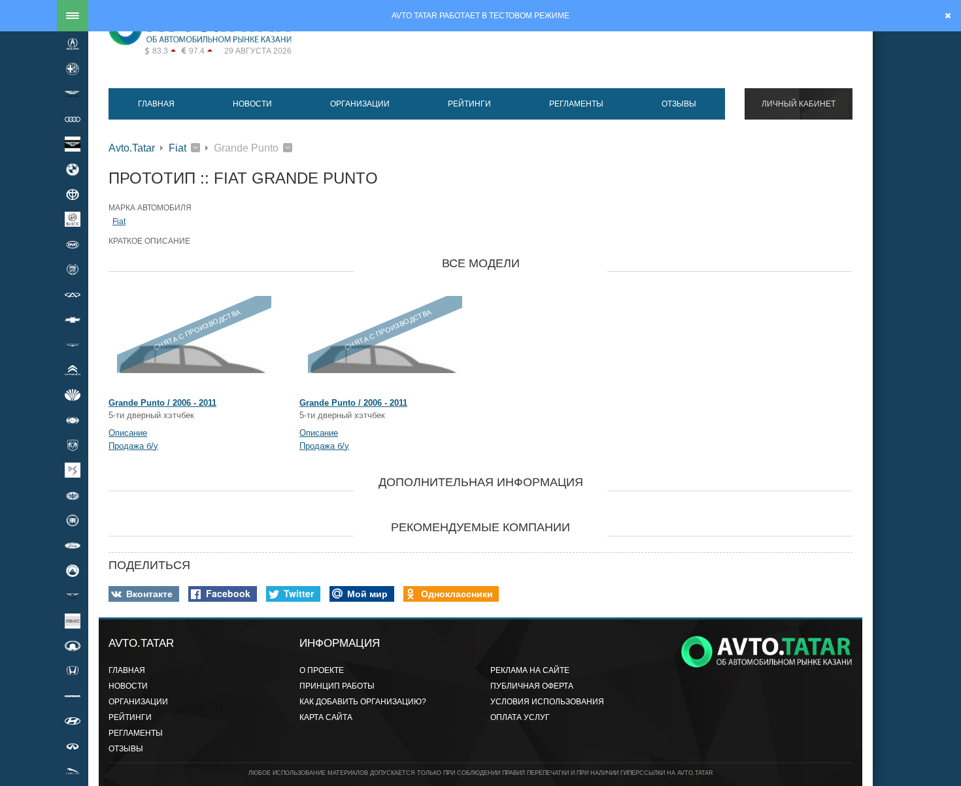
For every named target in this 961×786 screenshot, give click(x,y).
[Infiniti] (72, 746)
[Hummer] (72, 695)
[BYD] (72, 244)
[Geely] (72, 570)
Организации (360, 103)
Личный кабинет (798, 103)
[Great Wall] (72, 645)
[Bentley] (72, 144)
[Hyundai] (72, 721)
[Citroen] (72, 369)
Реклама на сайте (529, 670)
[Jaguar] (72, 771)
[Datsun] (72, 420)
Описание (128, 433)
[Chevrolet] (72, 319)
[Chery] (72, 294)
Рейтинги (469, 103)
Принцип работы (337, 686)
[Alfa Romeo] (72, 68)
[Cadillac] (72, 269)
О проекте (321, 670)
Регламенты (576, 103)
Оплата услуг (520, 717)
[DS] (72, 470)
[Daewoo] (72, 394)
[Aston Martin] (72, 94)
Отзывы (679, 103)
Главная (156, 103)
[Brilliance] (72, 194)
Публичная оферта (531, 686)
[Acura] (72, 43)
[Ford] (72, 545)
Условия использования (547, 701)
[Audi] (72, 118)
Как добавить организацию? (362, 701)
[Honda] (72, 671)
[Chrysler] (72, 345)
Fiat (177, 148)
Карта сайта (325, 717)
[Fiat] (72, 520)
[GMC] (72, 620)
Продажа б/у (133, 446)
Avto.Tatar (132, 148)
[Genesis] (72, 595)
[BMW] (72, 169)
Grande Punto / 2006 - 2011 (162, 403)
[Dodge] (72, 445)
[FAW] (72, 495)
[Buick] (72, 219)
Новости (252, 103)
